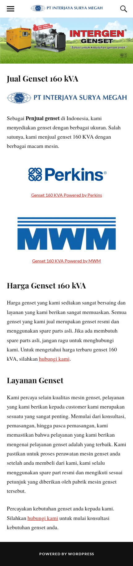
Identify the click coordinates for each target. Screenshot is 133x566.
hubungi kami (54, 358)
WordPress (81, 553)
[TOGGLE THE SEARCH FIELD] (123, 9)
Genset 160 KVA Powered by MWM (66, 260)
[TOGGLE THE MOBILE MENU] (10, 9)
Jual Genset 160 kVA (42, 78)
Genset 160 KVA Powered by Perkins (66, 195)
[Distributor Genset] (66, 8)
